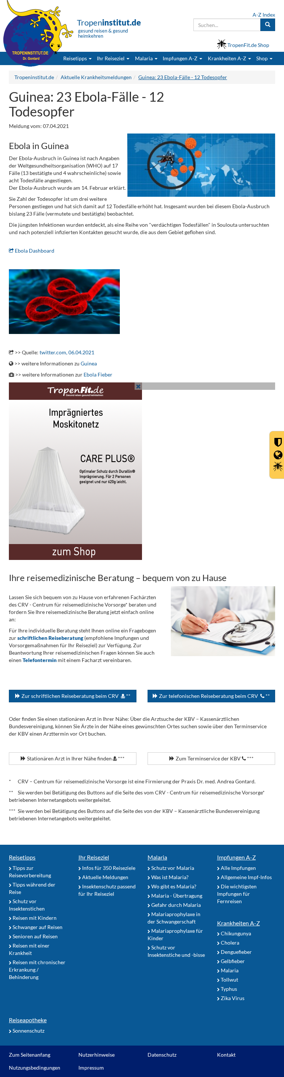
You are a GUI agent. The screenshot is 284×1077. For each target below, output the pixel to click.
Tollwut (229, 979)
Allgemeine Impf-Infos (246, 877)
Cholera (229, 942)
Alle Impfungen (238, 868)
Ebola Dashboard (34, 250)
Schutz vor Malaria (172, 868)
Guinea (89, 363)
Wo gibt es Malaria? (173, 886)
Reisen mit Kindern (34, 918)
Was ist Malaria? (169, 877)
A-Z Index (264, 14)
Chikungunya (235, 933)
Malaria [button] (144, 58)
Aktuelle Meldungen (104, 877)
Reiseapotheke (28, 1019)
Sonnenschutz (27, 1030)
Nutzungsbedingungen (34, 1067)
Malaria (157, 857)
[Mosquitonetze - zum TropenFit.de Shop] (142, 471)
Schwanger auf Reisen (36, 927)
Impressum (91, 1067)
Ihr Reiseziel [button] (111, 58)
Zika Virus (232, 998)
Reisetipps (22, 857)
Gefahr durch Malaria (175, 905)
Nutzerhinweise (96, 1054)
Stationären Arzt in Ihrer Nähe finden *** (75, 758)
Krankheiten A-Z (238, 922)
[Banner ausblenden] (138, 386)
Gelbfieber (232, 961)
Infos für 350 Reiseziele (108, 868)
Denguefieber (236, 952)
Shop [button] (262, 58)
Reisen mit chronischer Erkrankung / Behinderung (37, 969)
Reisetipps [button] (75, 58)
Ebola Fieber (98, 374)
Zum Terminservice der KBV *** (214, 758)
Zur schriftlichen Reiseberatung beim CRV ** (75, 696)
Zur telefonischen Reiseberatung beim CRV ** (214, 696)
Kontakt (226, 1054)
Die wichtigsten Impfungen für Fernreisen (237, 893)
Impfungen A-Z (236, 857)
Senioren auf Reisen (34, 936)
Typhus (228, 989)
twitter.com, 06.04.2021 (67, 352)
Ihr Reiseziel (93, 857)
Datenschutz (162, 1054)
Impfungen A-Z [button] (181, 58)
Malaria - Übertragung (176, 895)
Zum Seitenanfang (29, 1054)
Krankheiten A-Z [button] (227, 58)
